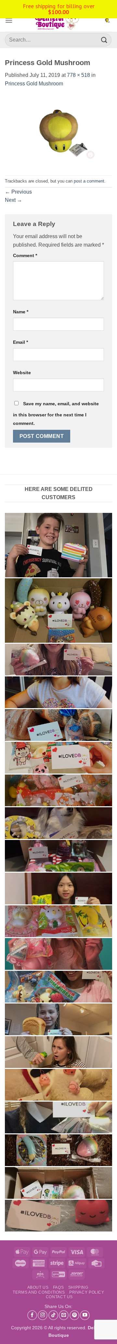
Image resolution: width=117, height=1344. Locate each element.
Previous (18, 192)
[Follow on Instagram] (42, 1315)
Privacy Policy (86, 1292)
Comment (25, 255)
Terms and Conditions (39, 1292)
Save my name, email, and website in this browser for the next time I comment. (56, 413)
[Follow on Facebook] (32, 1315)
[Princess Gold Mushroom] (58, 131)
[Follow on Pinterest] (74, 1315)
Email (20, 342)
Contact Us (59, 1297)
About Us (38, 1287)
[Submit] (104, 39)
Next (13, 200)
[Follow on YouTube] (85, 1315)
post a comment (89, 181)
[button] (9, 20)
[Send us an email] (64, 1315)
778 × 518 (78, 75)
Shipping (78, 1287)
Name (20, 311)
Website (22, 372)
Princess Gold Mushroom (34, 83)
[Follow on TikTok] (53, 1315)
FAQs (58, 1287)
